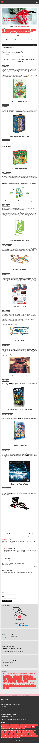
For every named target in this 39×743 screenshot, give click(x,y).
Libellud (12, 682)
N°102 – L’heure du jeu (33, 533)
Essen (32, 677)
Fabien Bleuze (4, 31)
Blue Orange (10, 675)
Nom (3, 588)
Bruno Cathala (15, 675)
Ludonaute (25, 682)
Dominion (24, 677)
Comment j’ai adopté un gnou (29, 215)
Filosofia (24, 678)
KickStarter (26, 680)
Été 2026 (4, 644)
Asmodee (4, 675)
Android (9, 673)
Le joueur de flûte (10, 110)
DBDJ (11, 677)
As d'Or (19, 673)
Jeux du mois (7, 281)
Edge (28, 677)
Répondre (35, 544)
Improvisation (8, 31)
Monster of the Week (13, 383)
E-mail (3, 592)
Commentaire (4, 575)
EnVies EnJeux (5, 649)
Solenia (3, 323)
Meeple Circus (33, 248)
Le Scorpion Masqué (23, 31)
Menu (37, 2)
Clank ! (32, 349)
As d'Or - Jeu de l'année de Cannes (28, 673)
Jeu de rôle (14, 680)
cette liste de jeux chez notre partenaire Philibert (20, 56)
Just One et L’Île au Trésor (7, 533)
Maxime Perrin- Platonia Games (8, 646)
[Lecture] (2, 45)
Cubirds (3, 183)
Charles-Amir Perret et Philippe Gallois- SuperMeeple (12, 648)
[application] (19, 45)
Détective (27, 455)
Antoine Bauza (14, 673)
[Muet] (33, 45)
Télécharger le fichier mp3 (9, 47)
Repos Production (6, 686)
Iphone (9, 680)
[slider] (35, 45)
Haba (32, 678)
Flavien (3, 277)
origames (8, 684)
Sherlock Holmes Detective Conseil (17, 686)
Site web (3, 596)
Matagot (4, 684)
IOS (3, 680)
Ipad (6, 680)
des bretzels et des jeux (17, 677)
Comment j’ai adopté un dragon (13, 212)
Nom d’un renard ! (9, 146)
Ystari (4, 687)
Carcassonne (21, 675)
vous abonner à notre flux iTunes (23, 49)
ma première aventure (29, 31)
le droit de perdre (13, 31)
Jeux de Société (20, 680)
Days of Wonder (6, 677)
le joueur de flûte (18, 31)
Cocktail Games (27, 675)
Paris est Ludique (15, 684)
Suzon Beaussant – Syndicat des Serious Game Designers (12, 651)
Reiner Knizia (31, 684)
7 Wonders (5, 673)
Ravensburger (25, 684)
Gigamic (28, 678)
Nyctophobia (10, 493)
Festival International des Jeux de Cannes (14, 678)
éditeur (7, 687)
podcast (20, 684)
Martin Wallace (31, 682)
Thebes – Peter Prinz (13, 660)
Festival (4, 678)
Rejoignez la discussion (23, 26)
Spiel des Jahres (27, 686)
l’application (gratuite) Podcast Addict (17, 52)
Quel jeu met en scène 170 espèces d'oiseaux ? (22, 695)
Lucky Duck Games (18, 682)
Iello (35, 678)
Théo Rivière (34, 686)
